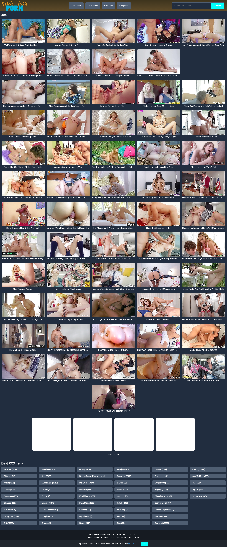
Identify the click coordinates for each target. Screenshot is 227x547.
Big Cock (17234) (86, 483)
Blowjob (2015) (48, 469)
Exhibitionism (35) (87, 496)
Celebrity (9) (122, 496)
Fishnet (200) (85, 509)
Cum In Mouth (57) (163, 503)
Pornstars (108, 5)
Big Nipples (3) (85, 516)
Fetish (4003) (122, 503)
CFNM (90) (46, 489)
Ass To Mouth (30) (200, 476)
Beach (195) (84, 523)
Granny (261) (85, 469)
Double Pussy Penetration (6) (92, 476)
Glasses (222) (10, 503)
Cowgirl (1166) (161, 469)
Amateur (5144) (10, 469)
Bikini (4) (121, 523)
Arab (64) (121, 516)
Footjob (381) (123, 469)
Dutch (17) (197, 483)
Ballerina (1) (122, 483)
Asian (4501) (9, 483)
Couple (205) (47, 516)
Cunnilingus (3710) (50, 483)
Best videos (76, 5)
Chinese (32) (9, 476)
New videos (93, 5)
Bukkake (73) (85, 489)
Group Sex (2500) (11, 516)
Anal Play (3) (122, 509)
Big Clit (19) (197, 489)
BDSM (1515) (10, 509)
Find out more (133, 544)
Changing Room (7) (163, 496)
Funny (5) (46, 496)
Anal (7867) (46, 476)
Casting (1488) (198, 469)
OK (144, 544)
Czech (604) (9, 489)
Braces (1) (46, 523)
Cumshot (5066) (162, 523)
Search (217, 5)
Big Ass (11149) (161, 489)
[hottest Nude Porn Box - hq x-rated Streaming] (14, 6)
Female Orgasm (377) (164, 509)
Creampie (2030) (124, 476)
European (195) (161, 476)
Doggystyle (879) (199, 496)
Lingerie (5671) (48, 503)
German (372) (161, 516)
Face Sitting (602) (87, 503)
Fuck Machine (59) (50, 509)
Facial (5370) (122, 489)
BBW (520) (9, 523)
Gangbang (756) (11, 496)
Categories (124, 5)
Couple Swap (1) (162, 483)
